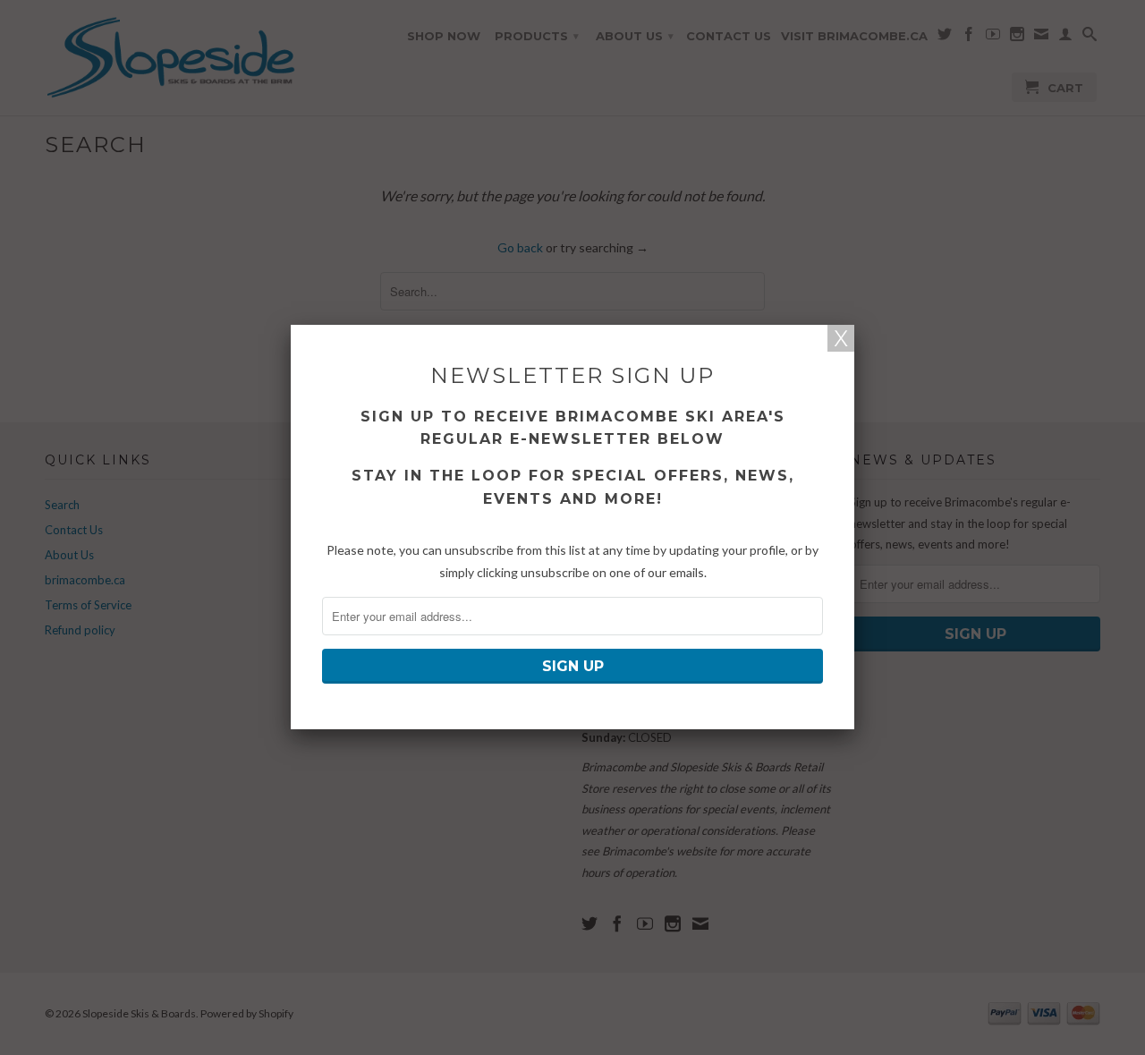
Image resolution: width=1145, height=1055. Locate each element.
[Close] (840, 338)
